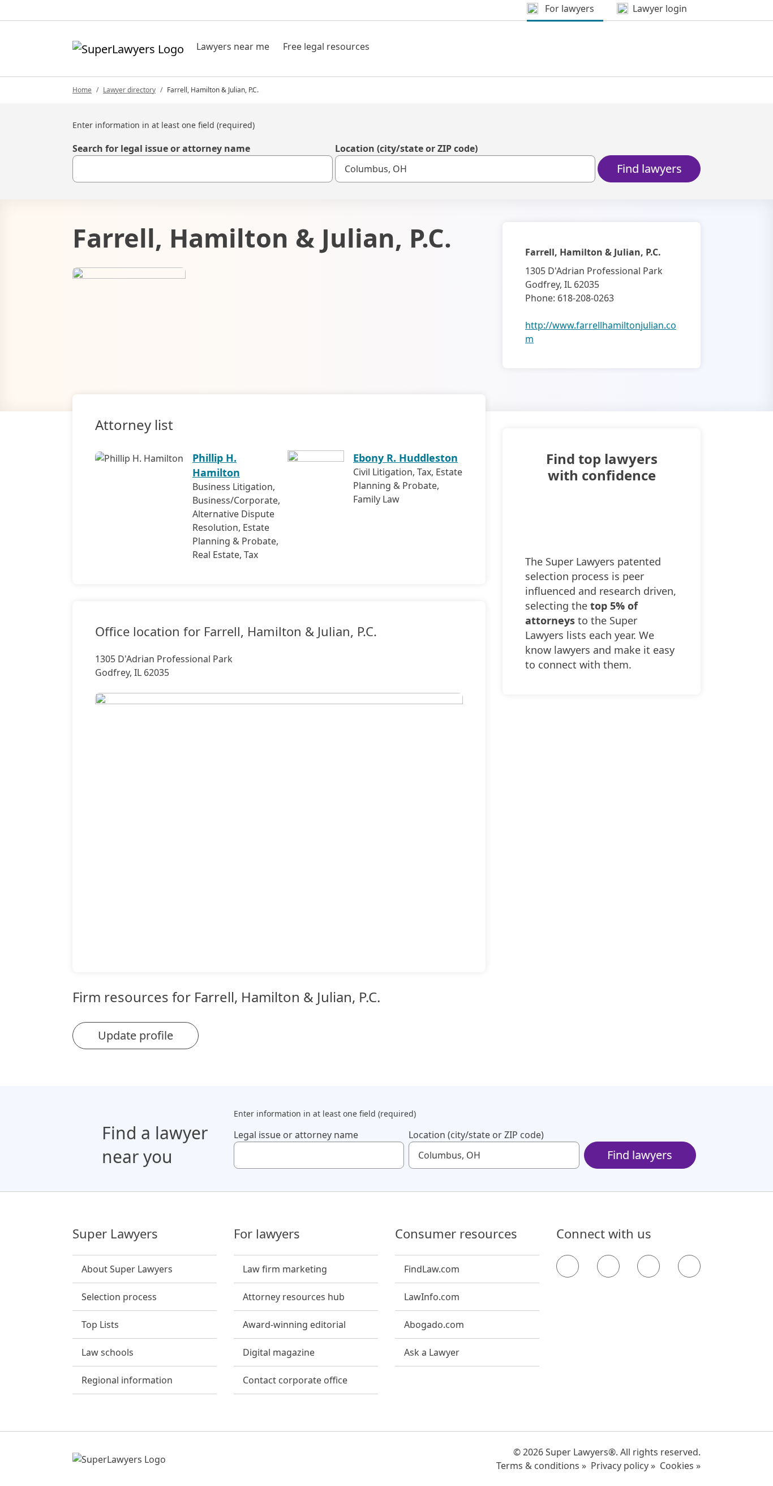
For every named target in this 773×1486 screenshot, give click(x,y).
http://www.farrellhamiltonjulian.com (600, 332)
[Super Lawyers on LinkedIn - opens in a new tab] (689, 1266)
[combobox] (202, 168)
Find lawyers (649, 168)
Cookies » (680, 1465)
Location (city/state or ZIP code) (406, 148)
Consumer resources (456, 1234)
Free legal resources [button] (326, 46)
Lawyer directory (129, 90)
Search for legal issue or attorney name (161, 148)
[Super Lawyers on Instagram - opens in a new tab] (608, 1266)
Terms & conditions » (541, 1465)
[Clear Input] (319, 169)
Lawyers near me (232, 46)
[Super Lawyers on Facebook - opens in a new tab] (567, 1266)
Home (82, 90)
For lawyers (267, 1234)
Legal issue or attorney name (296, 1135)
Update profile (135, 1035)
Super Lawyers (115, 1234)
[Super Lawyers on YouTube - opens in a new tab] (648, 1266)
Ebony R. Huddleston (405, 458)
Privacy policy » (623, 1465)
